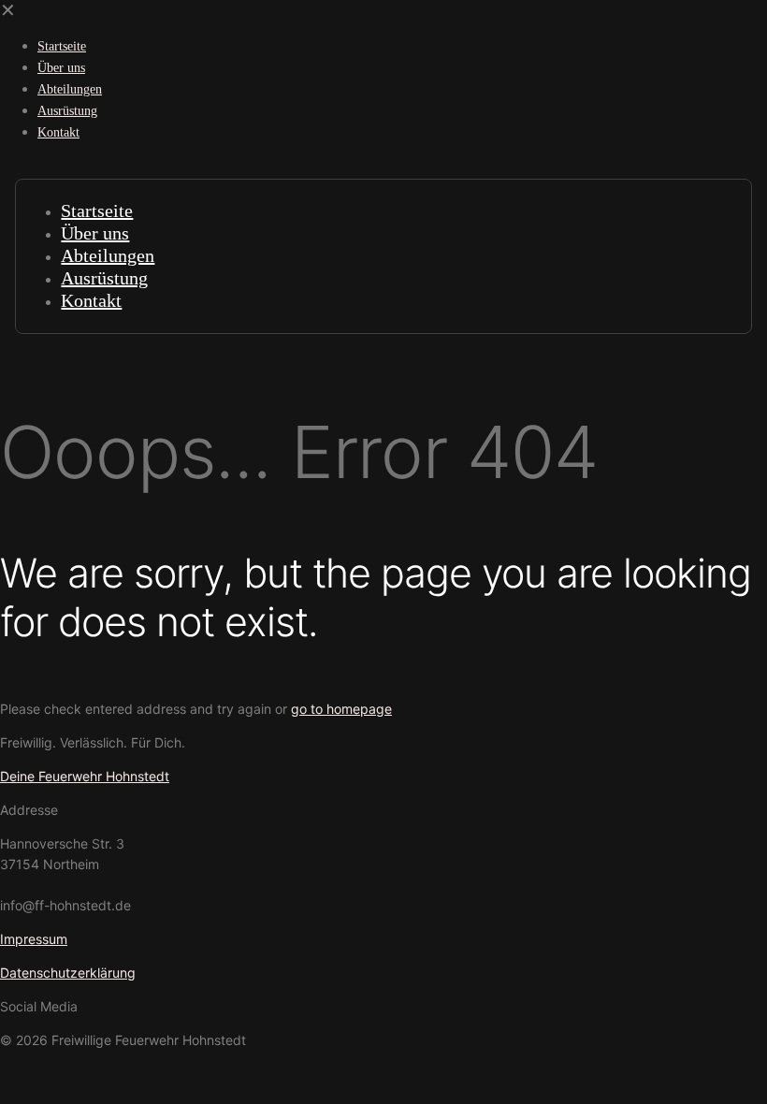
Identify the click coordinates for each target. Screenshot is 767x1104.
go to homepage (341, 709)
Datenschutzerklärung (68, 973)
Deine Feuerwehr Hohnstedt (84, 776)
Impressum (33, 939)
